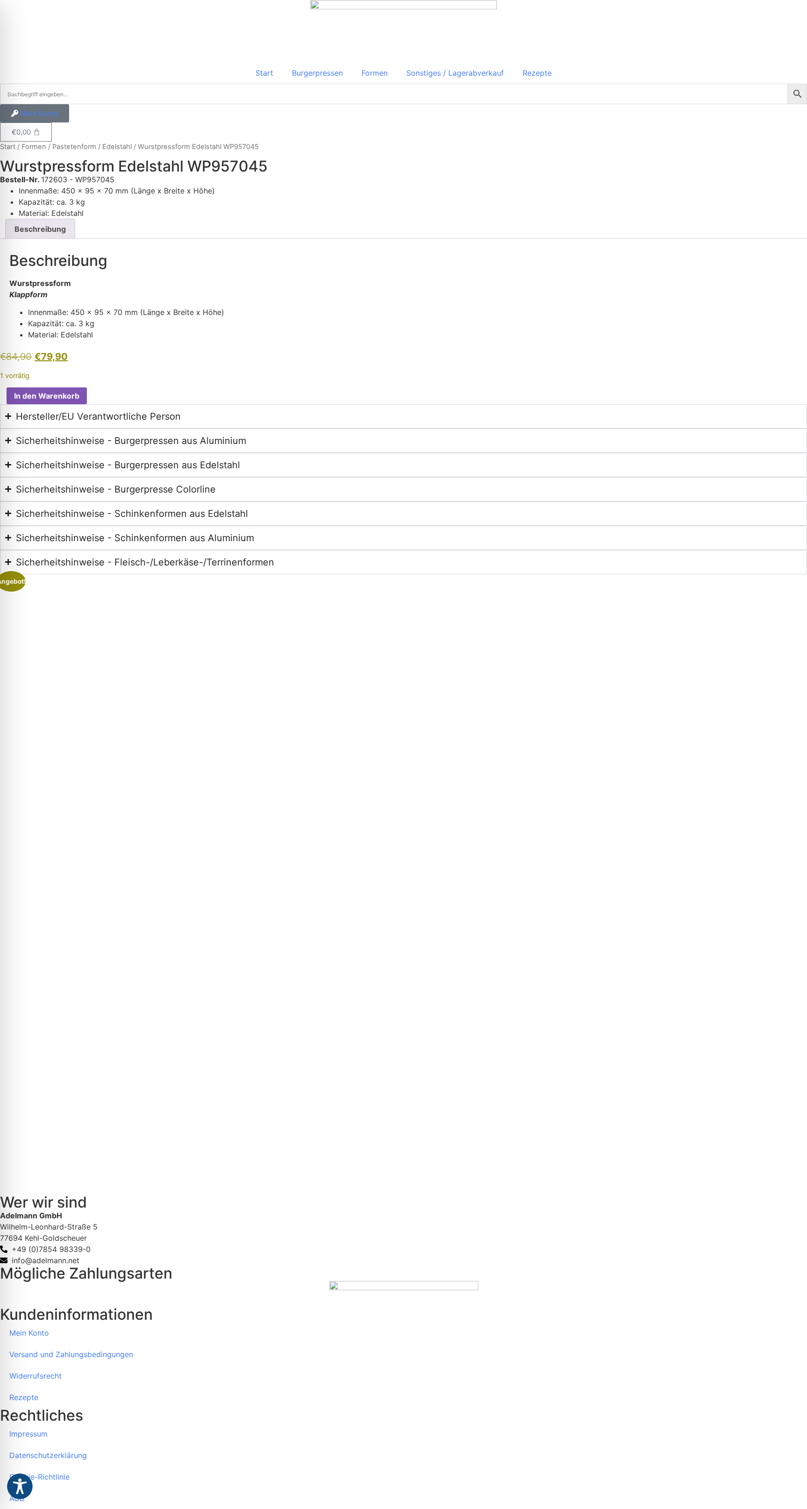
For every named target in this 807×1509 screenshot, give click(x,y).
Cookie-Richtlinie (39, 1476)
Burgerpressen (317, 73)
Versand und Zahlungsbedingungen (71, 1354)
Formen (374, 73)
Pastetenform (74, 147)
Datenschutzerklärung (48, 1455)
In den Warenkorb (46, 395)
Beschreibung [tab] (40, 229)
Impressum (28, 1433)
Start (264, 73)
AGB (16, 1498)
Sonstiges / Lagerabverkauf (455, 73)
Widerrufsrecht (35, 1375)
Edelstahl (117, 147)
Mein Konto (29, 1332)
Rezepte (537, 73)
